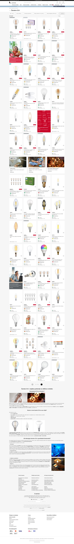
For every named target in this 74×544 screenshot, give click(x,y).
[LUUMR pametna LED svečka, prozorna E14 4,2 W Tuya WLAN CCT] (30, 75)
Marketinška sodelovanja (31, 518)
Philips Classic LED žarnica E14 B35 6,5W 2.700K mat (15, 126)
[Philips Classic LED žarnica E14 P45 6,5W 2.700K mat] (30, 255)
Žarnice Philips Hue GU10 (22, 482)
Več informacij (31, 172)
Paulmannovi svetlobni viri (35, 477)
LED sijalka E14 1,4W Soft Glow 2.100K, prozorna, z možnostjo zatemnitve (43, 191)
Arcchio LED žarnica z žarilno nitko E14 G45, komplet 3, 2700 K (44, 284)
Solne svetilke (34, 482)
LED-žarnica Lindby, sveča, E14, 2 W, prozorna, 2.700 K (57, 34)
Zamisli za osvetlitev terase (48, 484)
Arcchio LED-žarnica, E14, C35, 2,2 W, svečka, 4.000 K (43, 34)
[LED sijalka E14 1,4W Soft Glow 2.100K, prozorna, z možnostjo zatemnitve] (44, 186)
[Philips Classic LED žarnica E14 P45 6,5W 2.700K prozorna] (58, 278)
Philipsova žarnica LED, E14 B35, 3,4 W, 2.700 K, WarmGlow (58, 237)
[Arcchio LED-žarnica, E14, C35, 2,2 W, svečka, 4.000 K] (44, 29)
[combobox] (36, 2)
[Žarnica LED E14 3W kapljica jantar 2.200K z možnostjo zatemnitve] (58, 255)
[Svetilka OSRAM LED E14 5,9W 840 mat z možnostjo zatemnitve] (44, 370)
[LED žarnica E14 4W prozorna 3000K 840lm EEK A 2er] (58, 209)
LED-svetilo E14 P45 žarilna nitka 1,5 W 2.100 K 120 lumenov (29, 376)
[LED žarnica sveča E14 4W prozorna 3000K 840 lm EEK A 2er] (44, 232)
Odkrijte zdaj (12, 172)
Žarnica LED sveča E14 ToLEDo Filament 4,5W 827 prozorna (16, 214)
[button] (21, 29)
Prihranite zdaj (41, 6)
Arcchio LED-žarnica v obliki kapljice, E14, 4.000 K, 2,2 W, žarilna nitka (43, 330)
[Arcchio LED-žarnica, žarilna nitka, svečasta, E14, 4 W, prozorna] (44, 145)
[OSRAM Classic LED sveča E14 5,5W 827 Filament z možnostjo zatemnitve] (58, 145)
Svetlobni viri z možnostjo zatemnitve (23, 481)
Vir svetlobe (20, 487)
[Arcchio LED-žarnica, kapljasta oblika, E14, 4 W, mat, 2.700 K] (44, 75)
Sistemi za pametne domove (48, 488)
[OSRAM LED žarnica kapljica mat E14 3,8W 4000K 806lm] (44, 98)
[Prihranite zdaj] (37, 6)
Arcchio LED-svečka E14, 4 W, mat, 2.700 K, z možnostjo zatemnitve (44, 57)
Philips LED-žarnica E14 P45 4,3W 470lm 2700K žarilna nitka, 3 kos (30, 34)
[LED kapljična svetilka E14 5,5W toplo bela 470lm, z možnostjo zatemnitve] (30, 209)
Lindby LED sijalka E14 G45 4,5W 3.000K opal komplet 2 (44, 307)
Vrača (10, 523)
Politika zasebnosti (49, 518)
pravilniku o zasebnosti (41, 508)
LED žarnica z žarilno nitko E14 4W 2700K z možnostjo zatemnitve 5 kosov (30, 353)
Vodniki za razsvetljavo (31, 522)
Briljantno (45, 486)
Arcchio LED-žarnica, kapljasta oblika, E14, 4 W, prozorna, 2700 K (29, 150)
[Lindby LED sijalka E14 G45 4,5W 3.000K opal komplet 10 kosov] (30, 301)
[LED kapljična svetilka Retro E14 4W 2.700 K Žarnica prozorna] (16, 255)
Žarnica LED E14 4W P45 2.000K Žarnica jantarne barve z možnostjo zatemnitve (58, 103)
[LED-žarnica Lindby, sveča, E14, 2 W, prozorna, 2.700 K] (58, 29)
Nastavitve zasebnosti (22, 538)
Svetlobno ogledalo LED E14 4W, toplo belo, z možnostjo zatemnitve (29, 283)
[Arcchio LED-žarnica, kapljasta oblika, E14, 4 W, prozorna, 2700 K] (30, 145)
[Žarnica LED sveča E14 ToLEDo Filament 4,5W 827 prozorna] (16, 209)
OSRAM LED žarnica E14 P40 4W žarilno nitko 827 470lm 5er (58, 353)
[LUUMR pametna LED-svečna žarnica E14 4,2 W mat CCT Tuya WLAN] (58, 370)
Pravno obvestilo (49, 519)
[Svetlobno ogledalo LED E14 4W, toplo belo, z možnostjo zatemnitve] (30, 278)
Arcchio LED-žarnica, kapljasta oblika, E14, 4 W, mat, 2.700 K (43, 81)
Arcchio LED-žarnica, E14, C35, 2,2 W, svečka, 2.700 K (57, 57)
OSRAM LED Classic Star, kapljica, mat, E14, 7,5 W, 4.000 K (29, 330)
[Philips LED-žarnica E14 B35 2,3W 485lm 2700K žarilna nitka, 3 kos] (30, 186)
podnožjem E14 (11, 467)
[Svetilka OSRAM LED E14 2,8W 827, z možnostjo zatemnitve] (16, 325)
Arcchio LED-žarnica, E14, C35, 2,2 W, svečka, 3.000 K (15, 150)
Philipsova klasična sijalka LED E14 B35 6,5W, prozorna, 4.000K (58, 191)
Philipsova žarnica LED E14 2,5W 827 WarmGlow (15, 306)
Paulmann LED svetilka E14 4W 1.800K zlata (15, 237)
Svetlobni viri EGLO (21, 483)
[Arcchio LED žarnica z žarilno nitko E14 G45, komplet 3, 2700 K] (44, 278)
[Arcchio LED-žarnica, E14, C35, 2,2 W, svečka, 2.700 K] (58, 52)
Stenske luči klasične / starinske (49, 481)
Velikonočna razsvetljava (48, 483)
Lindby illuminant (34, 486)
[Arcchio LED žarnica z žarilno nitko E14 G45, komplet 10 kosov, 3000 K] (16, 186)
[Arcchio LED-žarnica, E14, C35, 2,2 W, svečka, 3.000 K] (16, 145)
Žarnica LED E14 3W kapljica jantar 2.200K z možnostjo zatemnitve (57, 260)
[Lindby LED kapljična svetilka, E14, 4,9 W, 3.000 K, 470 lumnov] (44, 348)
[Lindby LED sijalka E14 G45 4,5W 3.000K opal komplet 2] (44, 301)
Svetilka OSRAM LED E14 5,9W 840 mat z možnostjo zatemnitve (44, 376)
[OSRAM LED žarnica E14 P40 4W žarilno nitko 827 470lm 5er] (58, 348)
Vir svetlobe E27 (20, 486)
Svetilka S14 (20, 488)
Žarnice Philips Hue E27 (35, 487)
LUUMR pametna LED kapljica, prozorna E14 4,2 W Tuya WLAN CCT (16, 376)
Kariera (29, 523)
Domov (10, 8)
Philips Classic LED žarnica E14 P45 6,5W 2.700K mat (29, 260)
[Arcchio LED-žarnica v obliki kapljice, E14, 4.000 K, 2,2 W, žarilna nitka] (44, 325)
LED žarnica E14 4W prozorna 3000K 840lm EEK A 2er (57, 214)
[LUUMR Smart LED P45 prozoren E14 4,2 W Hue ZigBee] (16, 348)
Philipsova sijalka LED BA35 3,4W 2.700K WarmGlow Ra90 (58, 126)
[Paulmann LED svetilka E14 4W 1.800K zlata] (16, 232)
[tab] (12, 13)
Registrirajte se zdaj (13, 61)
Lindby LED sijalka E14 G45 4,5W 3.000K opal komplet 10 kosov (30, 307)
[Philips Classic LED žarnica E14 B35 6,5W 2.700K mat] (16, 121)
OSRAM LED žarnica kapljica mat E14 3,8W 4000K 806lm (43, 103)
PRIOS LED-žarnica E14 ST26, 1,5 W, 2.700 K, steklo (15, 81)
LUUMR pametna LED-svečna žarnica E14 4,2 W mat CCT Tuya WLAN (57, 376)
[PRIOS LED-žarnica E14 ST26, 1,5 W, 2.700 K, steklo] (16, 75)
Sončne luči (33, 483)
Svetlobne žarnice (13, 8)
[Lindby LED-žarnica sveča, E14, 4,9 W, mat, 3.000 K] (30, 98)
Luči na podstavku (34, 481)
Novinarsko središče (31, 519)
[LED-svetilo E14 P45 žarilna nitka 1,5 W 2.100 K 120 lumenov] (30, 370)
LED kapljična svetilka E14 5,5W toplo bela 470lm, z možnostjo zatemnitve (29, 214)
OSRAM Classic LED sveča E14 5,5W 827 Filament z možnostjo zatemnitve (58, 150)
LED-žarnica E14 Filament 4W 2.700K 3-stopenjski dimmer (30, 127)
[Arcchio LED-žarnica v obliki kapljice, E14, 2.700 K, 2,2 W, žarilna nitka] (16, 29)
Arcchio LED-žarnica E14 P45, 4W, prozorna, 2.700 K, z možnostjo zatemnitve (57, 81)
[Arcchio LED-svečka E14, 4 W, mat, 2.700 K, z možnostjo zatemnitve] (44, 52)
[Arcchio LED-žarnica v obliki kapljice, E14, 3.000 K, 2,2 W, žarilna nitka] (30, 52)
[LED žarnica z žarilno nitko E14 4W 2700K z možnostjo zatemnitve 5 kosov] (30, 348)
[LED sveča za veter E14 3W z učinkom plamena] (58, 301)
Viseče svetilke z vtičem (47, 482)
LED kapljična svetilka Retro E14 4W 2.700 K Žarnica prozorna (15, 260)
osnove (55, 404)
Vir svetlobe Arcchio (34, 488)
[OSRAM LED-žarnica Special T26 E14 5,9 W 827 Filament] (16, 98)
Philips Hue (46, 487)
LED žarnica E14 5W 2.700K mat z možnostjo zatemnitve (57, 330)
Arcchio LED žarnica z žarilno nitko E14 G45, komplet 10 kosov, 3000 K (15, 191)
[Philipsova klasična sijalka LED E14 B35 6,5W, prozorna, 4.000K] (58, 186)
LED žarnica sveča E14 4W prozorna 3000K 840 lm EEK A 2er (43, 237)
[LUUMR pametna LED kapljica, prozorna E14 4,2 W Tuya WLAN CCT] (16, 370)
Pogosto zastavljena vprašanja (13, 519)
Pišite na (10, 518)
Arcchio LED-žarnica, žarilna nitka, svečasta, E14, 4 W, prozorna (43, 150)
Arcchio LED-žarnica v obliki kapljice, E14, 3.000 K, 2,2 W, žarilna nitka (29, 57)
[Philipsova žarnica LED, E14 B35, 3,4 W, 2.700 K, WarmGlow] (58, 232)
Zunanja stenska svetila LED (48, 477)
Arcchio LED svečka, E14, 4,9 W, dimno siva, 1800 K (43, 215)
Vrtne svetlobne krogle (35, 484)
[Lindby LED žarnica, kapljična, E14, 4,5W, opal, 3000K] (30, 232)
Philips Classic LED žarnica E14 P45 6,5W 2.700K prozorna (57, 283)
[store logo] (12, 2)
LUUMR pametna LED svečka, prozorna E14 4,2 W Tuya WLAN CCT (29, 80)
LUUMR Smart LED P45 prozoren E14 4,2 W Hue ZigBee (16, 353)
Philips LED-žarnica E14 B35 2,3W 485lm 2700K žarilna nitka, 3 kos (30, 191)
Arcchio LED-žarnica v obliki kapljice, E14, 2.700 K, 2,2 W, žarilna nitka (15, 34)
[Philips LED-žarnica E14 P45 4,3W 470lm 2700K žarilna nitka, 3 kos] (30, 29)
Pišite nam (11, 287)
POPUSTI (51, 4)
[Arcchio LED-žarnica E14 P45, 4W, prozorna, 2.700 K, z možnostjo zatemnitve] (58, 75)
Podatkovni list (28, 35)
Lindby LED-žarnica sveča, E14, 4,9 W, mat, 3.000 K (29, 104)
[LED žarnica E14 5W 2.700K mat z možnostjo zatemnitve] (58, 325)
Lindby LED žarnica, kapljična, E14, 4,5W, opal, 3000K (30, 237)
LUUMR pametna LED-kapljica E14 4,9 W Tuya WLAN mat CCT (44, 261)
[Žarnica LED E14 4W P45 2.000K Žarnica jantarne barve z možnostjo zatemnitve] (58, 98)
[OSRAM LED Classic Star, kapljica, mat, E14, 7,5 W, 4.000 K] (30, 325)
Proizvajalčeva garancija (12, 526)
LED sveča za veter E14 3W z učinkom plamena (57, 306)
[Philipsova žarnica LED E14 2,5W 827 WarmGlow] (16, 301)
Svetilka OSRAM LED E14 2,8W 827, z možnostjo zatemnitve (15, 330)
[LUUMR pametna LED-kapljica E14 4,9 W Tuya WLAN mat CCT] (44, 255)
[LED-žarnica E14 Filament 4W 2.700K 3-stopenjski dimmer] (30, 121)
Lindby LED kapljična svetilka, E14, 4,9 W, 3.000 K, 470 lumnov (44, 353)
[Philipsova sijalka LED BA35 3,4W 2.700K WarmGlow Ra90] (58, 121)
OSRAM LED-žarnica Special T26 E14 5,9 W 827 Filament (16, 103)
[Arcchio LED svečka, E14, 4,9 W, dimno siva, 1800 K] (44, 209)
